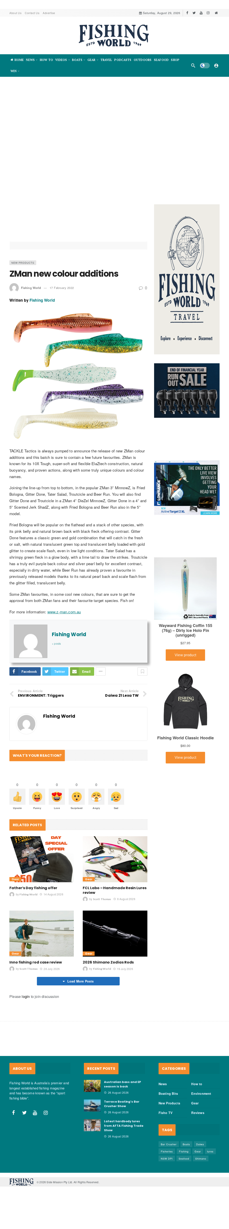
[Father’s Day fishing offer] (41, 859)
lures (210, 1151)
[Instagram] (208, 13)
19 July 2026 (125, 969)
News (163, 1084)
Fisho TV (166, 1112)
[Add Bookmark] (142, 671)
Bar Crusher (169, 1144)
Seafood (184, 1158)
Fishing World (31, 288)
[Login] (216, 65)
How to (196, 1084)
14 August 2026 (53, 894)
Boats (186, 1144)
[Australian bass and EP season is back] (92, 1086)
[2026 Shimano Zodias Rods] (115, 934)
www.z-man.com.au (64, 611)
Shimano (200, 1158)
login (26, 996)
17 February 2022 (62, 288)
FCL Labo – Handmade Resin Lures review (114, 890)
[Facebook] (187, 13)
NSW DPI (167, 1158)
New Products (22, 262)
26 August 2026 (118, 1092)
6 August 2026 (126, 899)
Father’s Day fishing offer (33, 887)
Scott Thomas (102, 899)
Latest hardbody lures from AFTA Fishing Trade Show (123, 1125)
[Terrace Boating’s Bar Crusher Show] (92, 1105)
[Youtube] (201, 13)
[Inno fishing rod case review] (41, 934)
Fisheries (167, 1151)
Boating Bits (168, 1093)
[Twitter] (194, 13)
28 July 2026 (52, 969)
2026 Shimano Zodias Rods (108, 962)
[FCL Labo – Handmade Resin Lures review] (115, 859)
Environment (201, 1093)
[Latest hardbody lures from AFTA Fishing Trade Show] (92, 1125)
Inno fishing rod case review (35, 962)
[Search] (193, 65)
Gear (15, 879)
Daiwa (200, 1144)
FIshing (184, 1151)
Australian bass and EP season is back (122, 1084)
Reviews (197, 1112)
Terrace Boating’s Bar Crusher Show (121, 1103)
